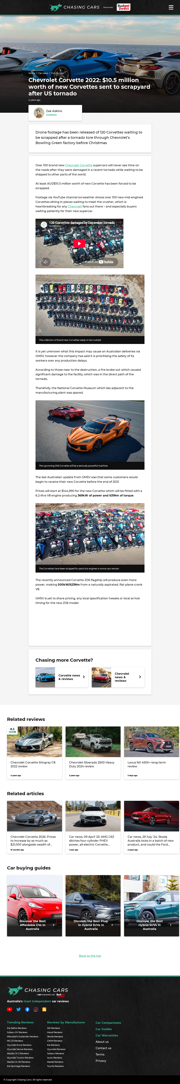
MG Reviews (53, 1028)
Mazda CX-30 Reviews (18, 1062)
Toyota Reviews (55, 1066)
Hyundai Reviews (56, 1049)
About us (102, 1041)
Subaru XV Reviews (17, 1032)
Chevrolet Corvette (78, 165)
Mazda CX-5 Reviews (18, 1053)
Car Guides (104, 1029)
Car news (43, 73)
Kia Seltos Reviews (17, 1028)
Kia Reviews (53, 1045)
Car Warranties (107, 1035)
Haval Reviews (54, 1032)
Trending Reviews (20, 1022)
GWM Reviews (54, 1040)
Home (31, 73)
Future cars (57, 73)
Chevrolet (75, 206)
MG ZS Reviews (15, 1040)
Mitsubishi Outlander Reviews (22, 1036)
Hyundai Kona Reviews (19, 1045)
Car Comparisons (108, 1022)
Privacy (101, 1061)
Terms (100, 1054)
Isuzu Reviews (54, 1057)
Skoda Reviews (55, 1036)
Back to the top (90, 956)
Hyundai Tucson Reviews (20, 1057)
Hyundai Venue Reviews (20, 1049)
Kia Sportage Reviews (18, 1066)
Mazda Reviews (55, 1062)
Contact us (103, 1048)
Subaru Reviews (55, 1053)
